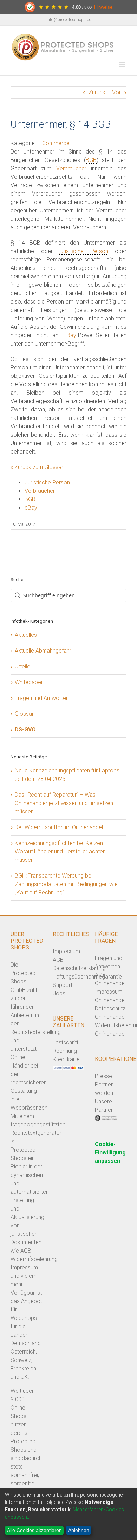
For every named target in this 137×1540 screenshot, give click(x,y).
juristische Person (83, 251)
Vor (116, 92)
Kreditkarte (66, 1059)
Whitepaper (29, 682)
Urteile (22, 666)
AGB (58, 959)
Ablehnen (78, 1530)
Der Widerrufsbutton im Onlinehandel (59, 827)
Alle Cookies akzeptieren (34, 1530)
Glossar (24, 713)
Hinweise (103, 7)
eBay (31, 507)
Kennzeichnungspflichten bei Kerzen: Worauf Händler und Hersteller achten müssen (60, 851)
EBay (70, 335)
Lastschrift (65, 1042)
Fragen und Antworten (42, 698)
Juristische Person (47, 482)
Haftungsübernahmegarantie (87, 976)
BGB (91, 160)
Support (62, 985)
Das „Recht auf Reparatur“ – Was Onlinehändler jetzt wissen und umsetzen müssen (64, 803)
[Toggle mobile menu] (122, 64)
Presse (103, 1076)
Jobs (59, 993)
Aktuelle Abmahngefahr (43, 650)
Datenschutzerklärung (79, 968)
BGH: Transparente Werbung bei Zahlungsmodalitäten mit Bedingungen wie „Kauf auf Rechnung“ (66, 884)
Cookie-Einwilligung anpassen (110, 1152)
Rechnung (65, 1051)
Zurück (97, 92)
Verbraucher (71, 168)
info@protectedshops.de (68, 19)
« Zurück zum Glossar (37, 467)
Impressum (66, 951)
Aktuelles (26, 635)
